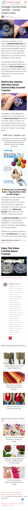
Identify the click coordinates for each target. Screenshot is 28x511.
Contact (10, 505)
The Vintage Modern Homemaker (14, 277)
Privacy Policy (5, 504)
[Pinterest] (10, 338)
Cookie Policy (13, 504)
